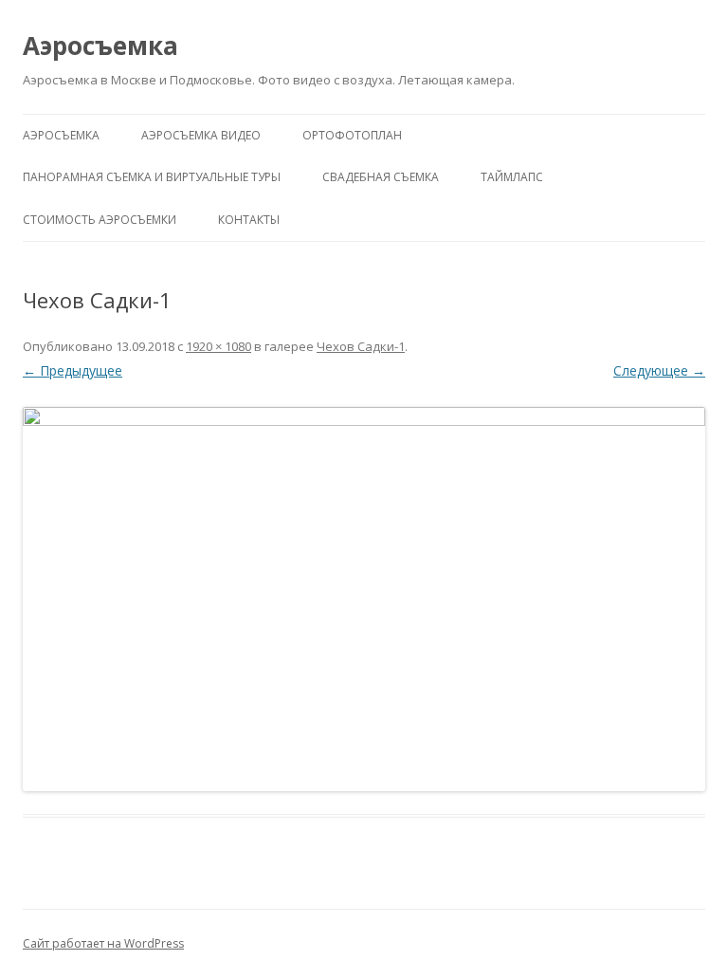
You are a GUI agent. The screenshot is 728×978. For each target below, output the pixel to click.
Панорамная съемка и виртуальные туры (152, 177)
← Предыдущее (72, 370)
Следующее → (659, 370)
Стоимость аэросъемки (99, 220)
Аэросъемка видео (201, 135)
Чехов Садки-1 (361, 346)
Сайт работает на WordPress (103, 943)
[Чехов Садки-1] (364, 599)
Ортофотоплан (352, 135)
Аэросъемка (100, 45)
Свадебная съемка (380, 177)
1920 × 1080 (218, 346)
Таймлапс (512, 177)
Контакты (249, 220)
